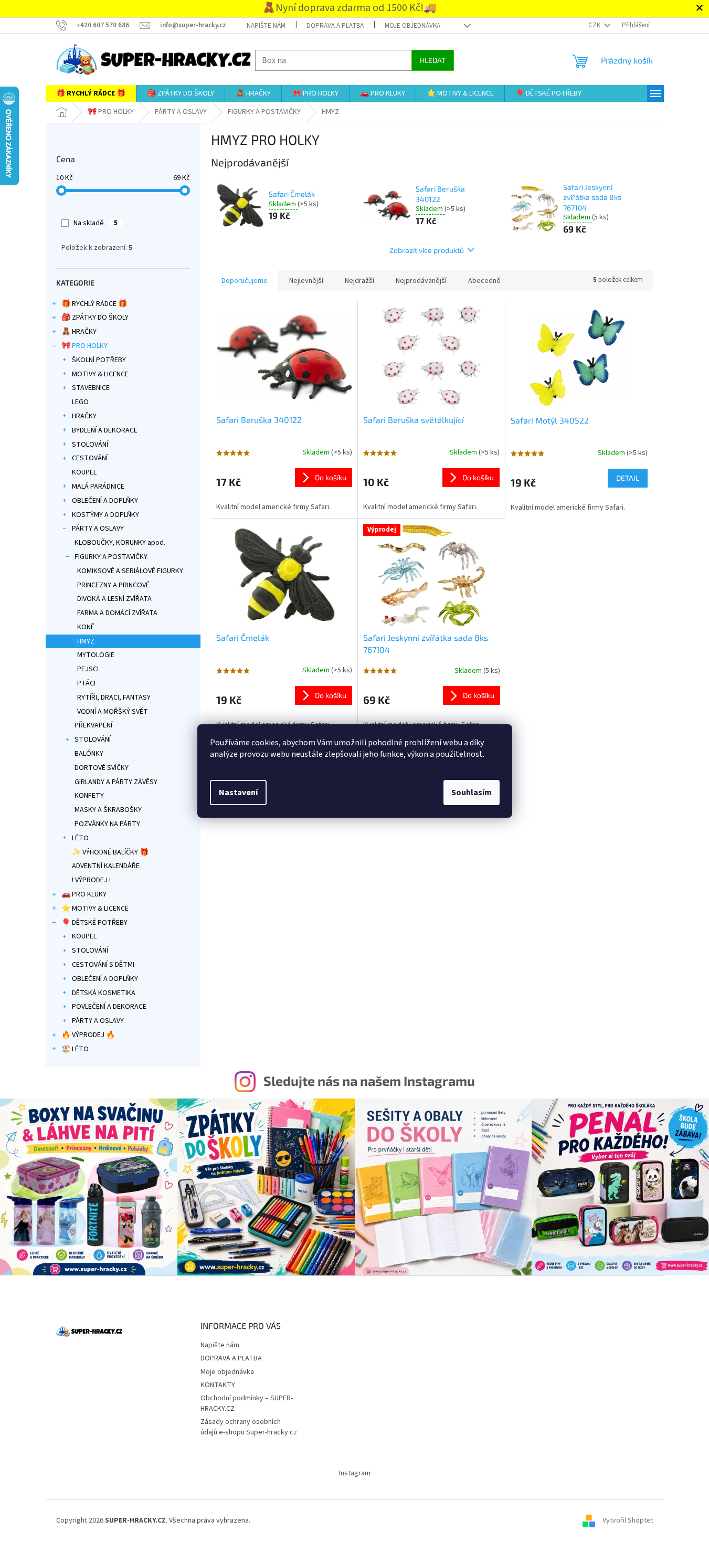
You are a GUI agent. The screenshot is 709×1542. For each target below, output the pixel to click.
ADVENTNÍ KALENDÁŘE (106, 866)
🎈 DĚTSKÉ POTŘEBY (94, 922)
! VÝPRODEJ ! (91, 880)
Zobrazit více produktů (426, 250)
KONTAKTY (217, 1385)
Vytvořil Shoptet (627, 1520)
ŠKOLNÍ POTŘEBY (99, 360)
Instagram (355, 1473)
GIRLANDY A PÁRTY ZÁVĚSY (116, 782)
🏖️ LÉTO (75, 1049)
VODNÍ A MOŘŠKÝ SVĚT (112, 711)
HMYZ (85, 641)
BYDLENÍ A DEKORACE (104, 430)
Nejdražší (359, 281)
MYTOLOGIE (95, 655)
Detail (627, 477)
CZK (595, 25)
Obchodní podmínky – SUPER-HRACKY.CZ (246, 1403)
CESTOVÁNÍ (90, 458)
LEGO (80, 402)
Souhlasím (471, 792)
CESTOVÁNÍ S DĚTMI (103, 964)
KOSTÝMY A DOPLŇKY (105, 515)
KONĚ (85, 627)
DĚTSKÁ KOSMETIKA (103, 993)
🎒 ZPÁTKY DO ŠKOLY (95, 317)
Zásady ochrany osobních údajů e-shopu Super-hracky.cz (248, 1427)
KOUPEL (84, 472)
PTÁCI (86, 683)
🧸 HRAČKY (79, 331)
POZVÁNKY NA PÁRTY (107, 824)
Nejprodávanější (421, 281)
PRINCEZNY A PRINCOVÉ (113, 585)
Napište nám (266, 25)
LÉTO (80, 838)
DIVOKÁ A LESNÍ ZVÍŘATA (114, 599)
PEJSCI (88, 669)
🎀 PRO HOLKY (84, 346)
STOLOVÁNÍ (90, 444)
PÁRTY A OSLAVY (98, 528)
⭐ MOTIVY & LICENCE (95, 908)
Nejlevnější (306, 281)
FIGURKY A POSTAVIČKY (111, 557)
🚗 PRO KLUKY (84, 894)
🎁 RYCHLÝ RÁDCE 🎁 (94, 304)
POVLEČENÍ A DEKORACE (109, 1006)
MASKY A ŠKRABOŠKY (108, 810)
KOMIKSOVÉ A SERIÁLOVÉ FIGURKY (130, 571)
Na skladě (95, 223)
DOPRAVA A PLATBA (335, 25)
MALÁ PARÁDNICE (98, 486)
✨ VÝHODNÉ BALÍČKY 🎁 (110, 852)
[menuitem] (91, 93)
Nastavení (238, 792)
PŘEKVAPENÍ (93, 725)
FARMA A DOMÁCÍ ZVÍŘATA (117, 613)
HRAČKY (84, 416)
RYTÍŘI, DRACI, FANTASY (114, 697)
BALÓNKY (89, 753)
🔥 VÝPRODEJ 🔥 (88, 1035)
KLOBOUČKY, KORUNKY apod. (120, 542)
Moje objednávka (412, 25)
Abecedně (484, 281)
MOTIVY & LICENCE (100, 374)
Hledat (433, 60)
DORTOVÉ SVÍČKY (102, 768)
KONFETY (89, 795)
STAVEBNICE (91, 388)
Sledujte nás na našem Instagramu (369, 1081)
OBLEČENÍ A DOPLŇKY (105, 500)
